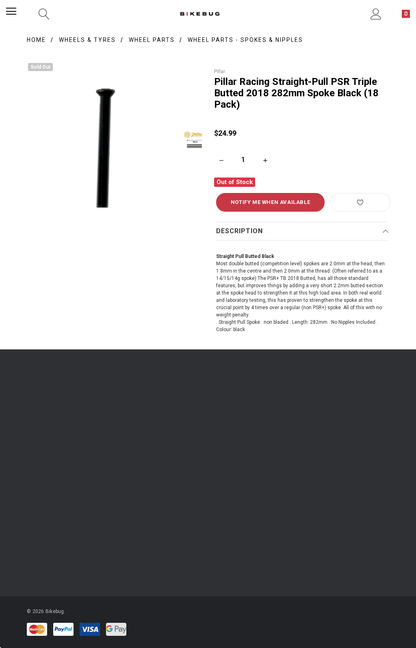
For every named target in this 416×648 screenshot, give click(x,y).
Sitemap (278, 457)
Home (36, 40)
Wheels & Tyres (87, 40)
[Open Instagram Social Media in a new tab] (156, 498)
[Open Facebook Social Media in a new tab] (177, 498)
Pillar (219, 71)
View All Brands (50, 557)
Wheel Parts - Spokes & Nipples (245, 40)
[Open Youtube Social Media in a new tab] (199, 498)
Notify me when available (270, 202)
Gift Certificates (44, 457)
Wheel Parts (152, 40)
